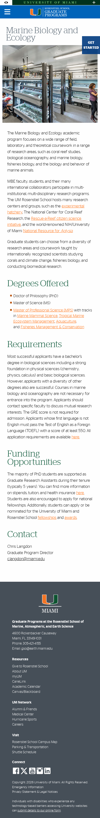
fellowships (47, 517)
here (75, 437)
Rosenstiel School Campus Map (34, 742)
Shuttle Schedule (24, 752)
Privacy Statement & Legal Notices (35, 791)
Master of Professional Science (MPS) (43, 310)
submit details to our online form (39, 810)
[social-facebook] (16, 771)
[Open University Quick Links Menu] (94, 2)
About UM (19, 671)
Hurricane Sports (24, 719)
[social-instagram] (40, 771)
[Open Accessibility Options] (6, 2)
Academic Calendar (26, 686)
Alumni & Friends (24, 709)
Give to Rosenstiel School (30, 666)
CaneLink (19, 681)
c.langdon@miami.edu (26, 559)
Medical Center (23, 714)
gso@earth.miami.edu (37, 648)
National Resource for (48, 231)
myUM (17, 676)
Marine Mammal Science (37, 316)
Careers (17, 724)
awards (71, 517)
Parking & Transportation (30, 747)
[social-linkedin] (47, 771)
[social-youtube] (32, 771)
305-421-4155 (32, 643)
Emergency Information (27, 787)
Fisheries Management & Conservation (52, 327)
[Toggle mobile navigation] (7, 12)
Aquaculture (66, 321)
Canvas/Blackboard (26, 692)
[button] (89, 804)
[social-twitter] (24, 770)
